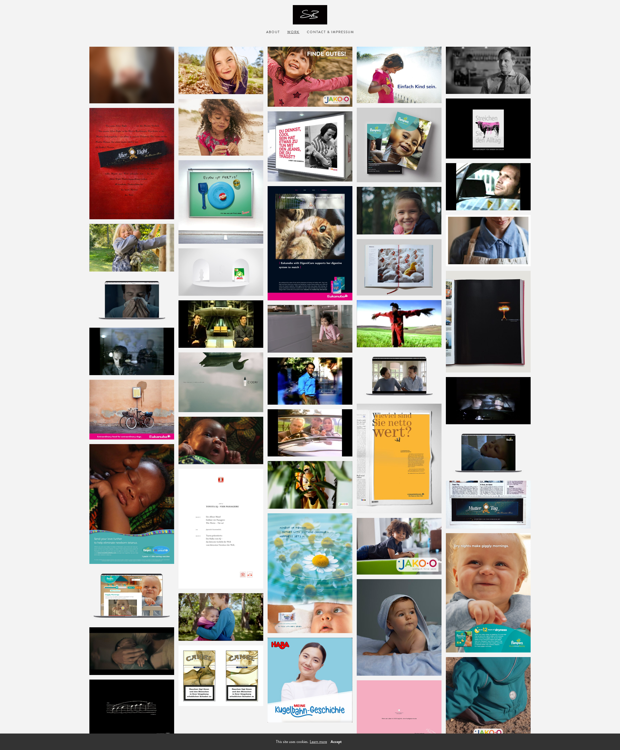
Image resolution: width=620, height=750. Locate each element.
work (293, 32)
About (273, 32)
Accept (336, 741)
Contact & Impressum (330, 32)
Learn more (318, 741)
